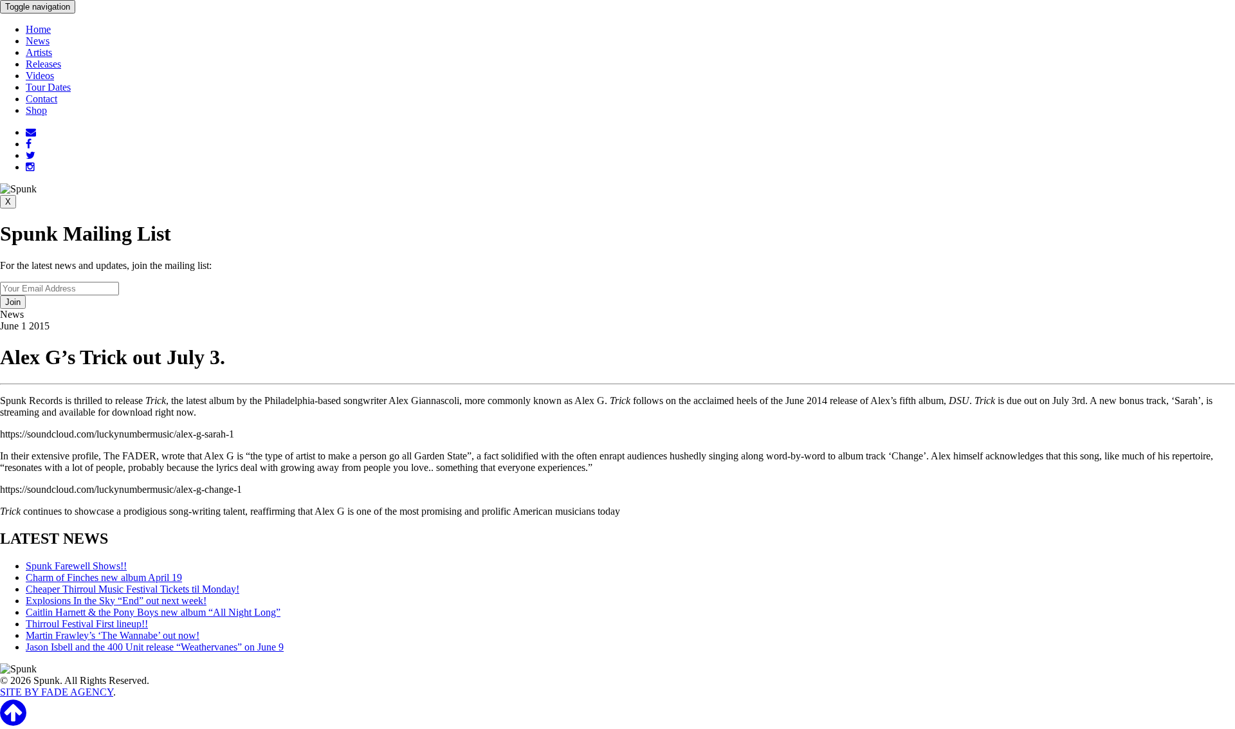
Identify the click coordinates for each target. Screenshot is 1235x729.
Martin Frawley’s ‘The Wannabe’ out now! (112, 635)
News (38, 40)
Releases (43, 64)
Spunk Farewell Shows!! (76, 565)
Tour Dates (48, 87)
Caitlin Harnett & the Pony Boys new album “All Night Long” (153, 612)
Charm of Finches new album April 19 (104, 577)
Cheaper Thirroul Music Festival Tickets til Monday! (132, 589)
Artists (39, 52)
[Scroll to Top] (13, 720)
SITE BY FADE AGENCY (56, 692)
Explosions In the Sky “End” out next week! (116, 600)
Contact (41, 98)
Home (38, 29)
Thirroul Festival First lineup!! (87, 623)
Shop (36, 110)
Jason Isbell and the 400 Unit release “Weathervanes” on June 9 (155, 646)
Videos (40, 75)
